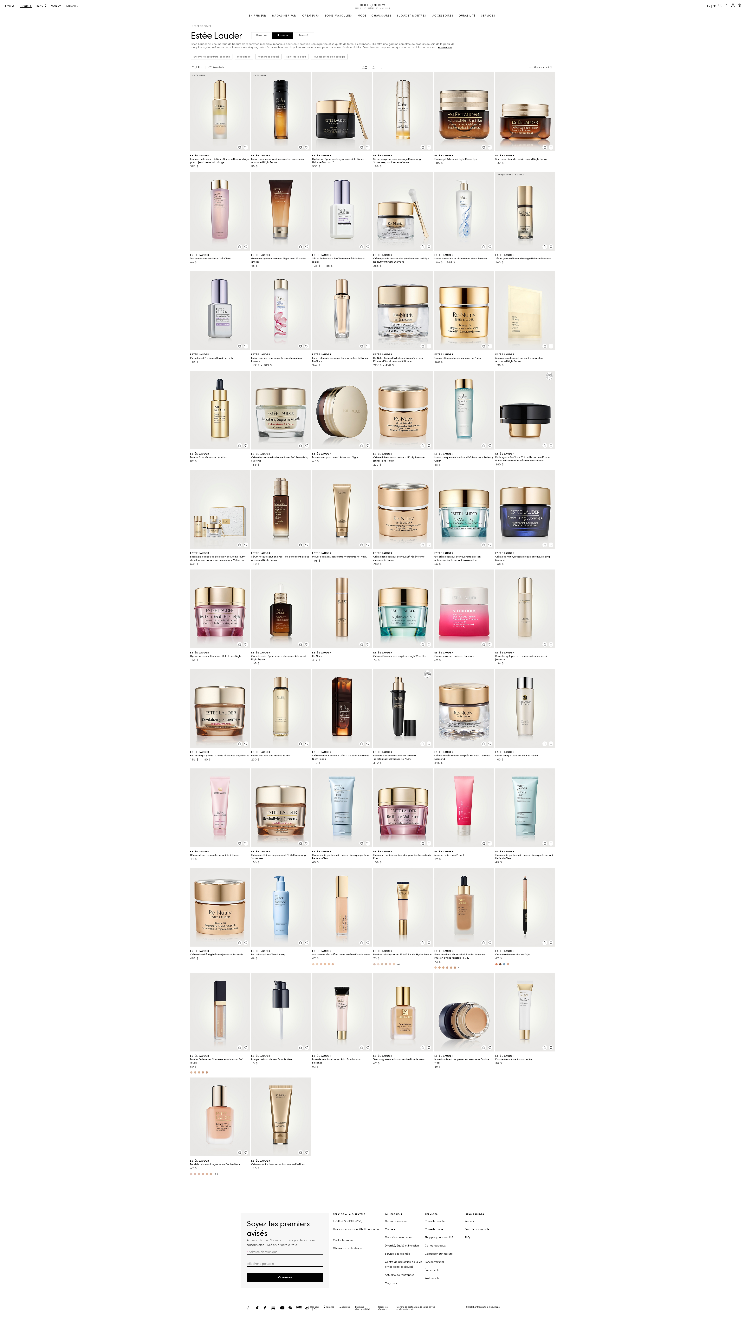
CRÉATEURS (310, 15)
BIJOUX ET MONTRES (411, 15)
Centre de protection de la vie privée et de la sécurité (403, 1264)
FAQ (467, 1237)
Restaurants (432, 1278)
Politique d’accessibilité (362, 1308)
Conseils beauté (435, 1221)
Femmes (9, 6)
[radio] (364, 67)
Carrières (391, 1229)
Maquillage (244, 56)
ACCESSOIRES (442, 15)
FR (714, 6)
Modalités (345, 1306)
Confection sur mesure (439, 1253)
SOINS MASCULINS (338, 15)
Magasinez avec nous (398, 1237)
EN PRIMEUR (257, 15)
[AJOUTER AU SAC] (239, 147)
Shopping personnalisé (439, 1237)
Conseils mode (434, 1229)
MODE (362, 15)
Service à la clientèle (398, 1253)
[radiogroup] (372, 67)
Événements (432, 1270)
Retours (469, 1221)
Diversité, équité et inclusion (402, 1245)
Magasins (391, 1283)
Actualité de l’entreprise (399, 1275)
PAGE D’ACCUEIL (202, 26)
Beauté (41, 6)
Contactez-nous (343, 1240)
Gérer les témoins (383, 1308)
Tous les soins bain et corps (329, 56)
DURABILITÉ (467, 15)
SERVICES (488, 15)
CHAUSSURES (381, 15)
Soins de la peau (296, 56)
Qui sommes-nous (396, 1221)
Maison (56, 6)
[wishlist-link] (726, 5)
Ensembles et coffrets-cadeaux (211, 56)
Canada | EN (314, 1308)
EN (708, 6)
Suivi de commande (477, 1229)
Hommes (26, 6)
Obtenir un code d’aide (347, 1248)
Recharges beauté (268, 56)
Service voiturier (434, 1262)
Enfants (72, 6)
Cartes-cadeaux (435, 1245)
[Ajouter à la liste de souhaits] (245, 147)
